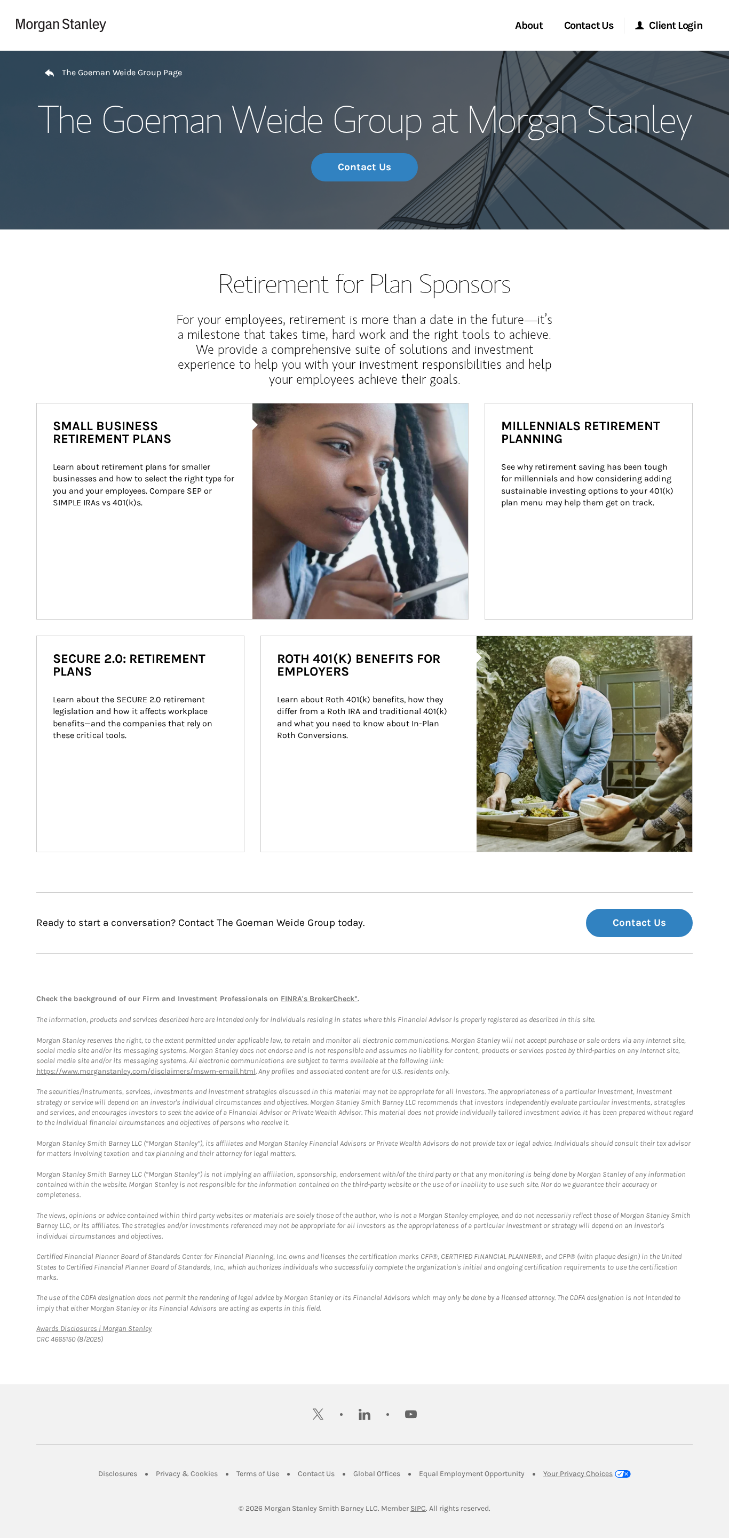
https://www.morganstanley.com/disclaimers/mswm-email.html (146, 1071)
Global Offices (376, 1473)
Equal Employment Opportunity (472, 1473)
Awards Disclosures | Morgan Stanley (94, 1328)
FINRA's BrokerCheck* (319, 998)
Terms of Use (257, 1473)
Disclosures (117, 1473)
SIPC (418, 1508)
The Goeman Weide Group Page (122, 72)
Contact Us (364, 167)
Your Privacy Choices (578, 1473)
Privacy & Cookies (187, 1473)
